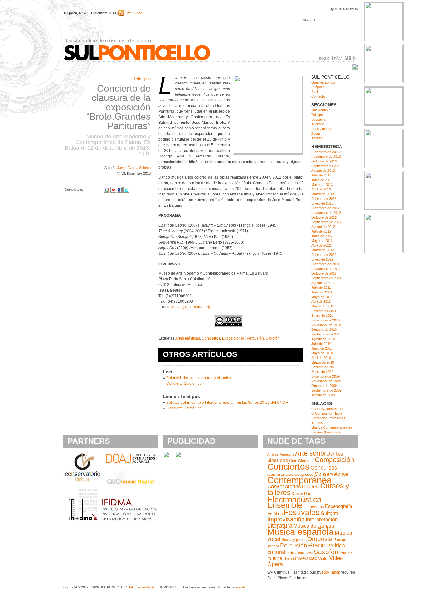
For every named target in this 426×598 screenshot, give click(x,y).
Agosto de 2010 (323, 339)
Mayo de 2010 (322, 353)
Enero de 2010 (322, 372)
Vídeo (336, 558)
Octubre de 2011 (323, 273)
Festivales (302, 512)
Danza (297, 493)
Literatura (280, 525)
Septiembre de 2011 (326, 278)
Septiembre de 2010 (326, 334)
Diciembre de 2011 (325, 264)
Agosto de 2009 (323, 395)
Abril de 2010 (321, 357)
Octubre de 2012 (324, 217)
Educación (319, 119)
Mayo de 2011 (321, 297)
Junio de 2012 (321, 236)
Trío (288, 558)
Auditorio (317, 124)
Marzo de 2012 (322, 250)
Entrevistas (313, 506)
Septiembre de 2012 (326, 222)
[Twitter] (126, 189)
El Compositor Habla (326, 413)
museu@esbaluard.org (190, 307)
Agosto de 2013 (323, 170)
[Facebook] (120, 189)
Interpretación (322, 520)
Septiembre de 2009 (326, 390)
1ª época (318, 87)
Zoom (315, 133)
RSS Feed (135, 13)
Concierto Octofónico (184, 383)
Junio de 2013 (321, 180)
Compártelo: (74, 189)
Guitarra (329, 513)
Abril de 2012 (321, 245)
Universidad (305, 558)
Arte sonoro (312, 453)
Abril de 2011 (321, 301)
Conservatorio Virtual (327, 409)
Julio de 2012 (321, 231)
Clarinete (306, 461)
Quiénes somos (344, 9)
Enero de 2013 (322, 203)
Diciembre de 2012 (325, 208)
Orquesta (319, 539)
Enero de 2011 (322, 315)
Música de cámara (313, 525)
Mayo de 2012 (322, 241)
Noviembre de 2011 (326, 269)
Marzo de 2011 (322, 306)
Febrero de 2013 (323, 198)
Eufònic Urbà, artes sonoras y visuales (198, 378)
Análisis (317, 138)
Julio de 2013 (321, 175)
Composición (334, 460)
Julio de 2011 (321, 287)
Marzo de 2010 (322, 362)
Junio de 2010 (321, 348)
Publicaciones (321, 129)
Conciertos (211, 338)
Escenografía (338, 506)
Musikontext (320, 110)
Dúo (307, 493)
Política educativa (299, 553)
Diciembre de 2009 (325, 376)
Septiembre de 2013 (326, 166)
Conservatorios (331, 474)
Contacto (318, 96)
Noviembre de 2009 (326, 381)
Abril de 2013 (321, 189)
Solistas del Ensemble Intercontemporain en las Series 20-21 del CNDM (227, 402)
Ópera (275, 564)
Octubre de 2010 (324, 329)
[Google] (106, 189)
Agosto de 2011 (323, 283)
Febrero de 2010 (323, 367)
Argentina (287, 454)
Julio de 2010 (321, 343)
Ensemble (285, 505)
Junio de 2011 (321, 292)
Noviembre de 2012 (326, 213)
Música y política (294, 540)
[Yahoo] (113, 189)
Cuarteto (310, 486)
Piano (317, 545)
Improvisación (286, 519)
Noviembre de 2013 (326, 156)
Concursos (323, 468)
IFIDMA (317, 423)
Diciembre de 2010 (325, 320)
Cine (293, 461)
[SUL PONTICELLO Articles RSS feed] (121, 15)
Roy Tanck (331, 572)
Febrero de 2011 (323, 311)
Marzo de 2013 (322, 194)
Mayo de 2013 (322, 184)
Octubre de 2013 (324, 161)
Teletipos (142, 78)
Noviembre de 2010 (326, 325)
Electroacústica (294, 499)
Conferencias (280, 474)
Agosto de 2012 (323, 227)
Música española (300, 532)
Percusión (255, 338)
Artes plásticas (187, 338)
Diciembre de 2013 (325, 152)
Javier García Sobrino (134, 168)
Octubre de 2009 (324, 386)
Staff (314, 92)
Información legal (141, 587)
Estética (275, 513)
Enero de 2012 (322, 259)
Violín (323, 558)
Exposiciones (233, 338)
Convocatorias (284, 486)
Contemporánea (299, 480)
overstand (242, 587)
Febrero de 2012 (323, 255)
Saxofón (273, 338)
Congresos (304, 474)
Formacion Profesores (328, 418)
